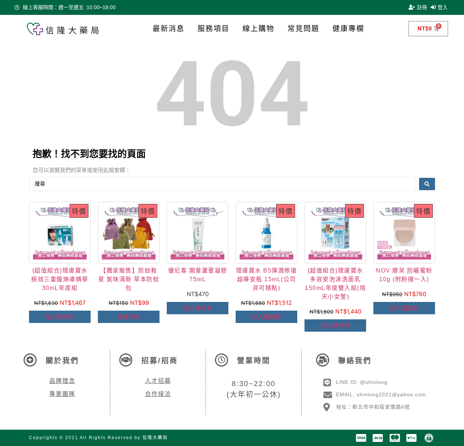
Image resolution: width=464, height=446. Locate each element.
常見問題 (303, 29)
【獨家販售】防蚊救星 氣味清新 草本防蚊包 (129, 279)
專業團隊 (62, 394)
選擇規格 (128, 316)
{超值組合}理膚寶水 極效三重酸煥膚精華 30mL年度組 (59, 279)
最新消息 (169, 29)
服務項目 (213, 29)
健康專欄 (348, 29)
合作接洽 (158, 394)
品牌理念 (62, 381)
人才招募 (158, 381)
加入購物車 (59, 316)
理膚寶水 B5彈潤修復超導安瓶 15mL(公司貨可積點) (266, 279)
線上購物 (258, 29)
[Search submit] (427, 184)
